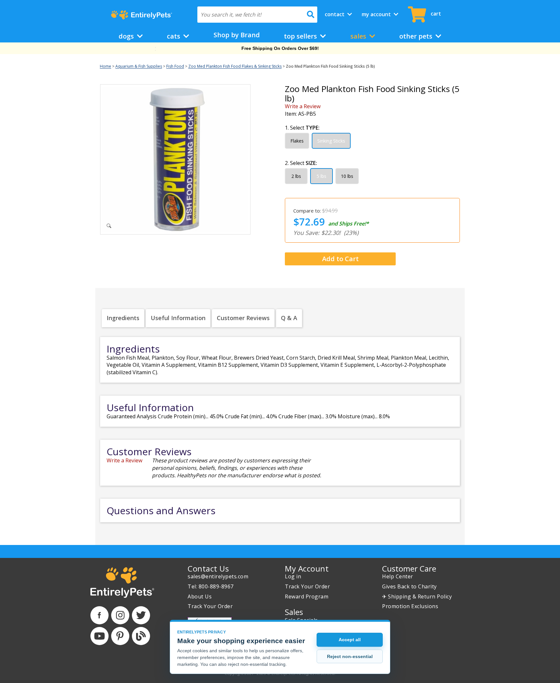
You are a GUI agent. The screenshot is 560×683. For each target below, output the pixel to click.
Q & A (289, 318)
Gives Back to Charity (409, 586)
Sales (359, 36)
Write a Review (303, 106)
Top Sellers (301, 36)
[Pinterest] (120, 636)
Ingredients (123, 318)
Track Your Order (210, 606)
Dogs (127, 36)
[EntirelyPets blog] (141, 636)
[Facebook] (99, 615)
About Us (200, 596)
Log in (293, 576)
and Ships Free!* (348, 223)
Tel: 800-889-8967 (211, 586)
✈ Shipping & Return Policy (417, 596)
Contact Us (208, 568)
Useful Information (178, 318)
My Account (377, 14)
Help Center (397, 576)
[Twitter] (141, 615)
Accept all (350, 639)
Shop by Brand (237, 34)
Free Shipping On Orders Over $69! (280, 48)
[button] (338, 259)
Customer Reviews (243, 318)
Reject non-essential (350, 656)
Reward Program (306, 596)
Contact (335, 14)
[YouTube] (99, 636)
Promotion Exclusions (410, 606)
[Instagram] (120, 615)
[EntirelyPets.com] (141, 14)
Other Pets (416, 36)
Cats (174, 36)
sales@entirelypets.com (218, 576)
